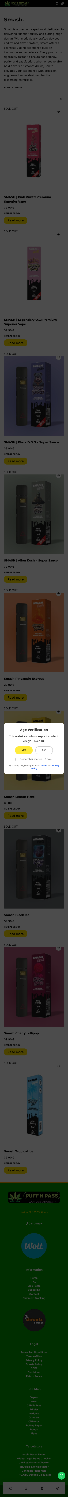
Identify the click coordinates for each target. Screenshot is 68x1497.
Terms (44, 765)
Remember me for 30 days (36, 759)
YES (24, 750)
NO (44, 750)
